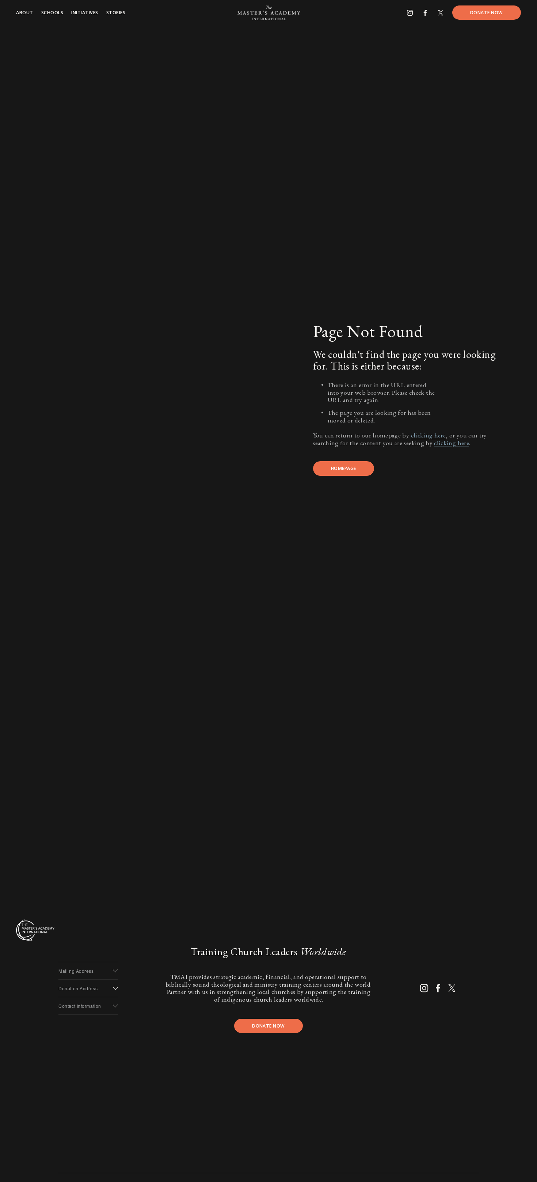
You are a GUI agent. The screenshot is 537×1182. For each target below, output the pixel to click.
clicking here (428, 435)
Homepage (343, 468)
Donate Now (486, 12)
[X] (440, 12)
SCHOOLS (52, 12)
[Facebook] (425, 12)
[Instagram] (410, 12)
